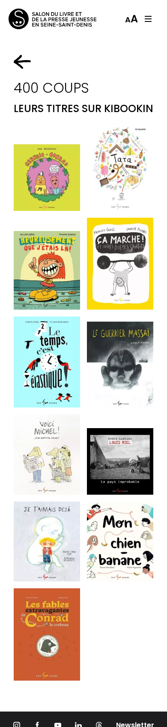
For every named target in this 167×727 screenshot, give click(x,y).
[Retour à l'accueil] (43, 19)
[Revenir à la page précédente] (22, 61)
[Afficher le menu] (148, 19)
